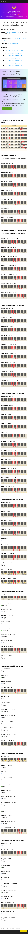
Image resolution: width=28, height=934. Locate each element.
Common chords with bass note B (13, 58)
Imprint (3, 928)
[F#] (23, 38)
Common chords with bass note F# (13, 65)
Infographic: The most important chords (14, 50)
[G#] (2, 40)
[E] (19, 38)
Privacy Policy (10, 928)
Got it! (23, 931)
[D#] (17, 38)
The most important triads (11, 52)
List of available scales (13, 43)
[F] (21, 38)
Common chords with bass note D (13, 62)
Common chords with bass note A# (13, 57)
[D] (15, 38)
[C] (10, 38)
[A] (4, 40)
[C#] (13, 38)
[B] (8, 40)
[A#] (6, 40)
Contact (18, 928)
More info (18, 932)
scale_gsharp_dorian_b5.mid (12, 32)
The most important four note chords (14, 53)
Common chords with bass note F (13, 63)
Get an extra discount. (21, 16)
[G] (25, 38)
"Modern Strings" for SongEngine (15, 12)
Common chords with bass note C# (13, 60)
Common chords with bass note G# (13, 55)
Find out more (7, 109)
